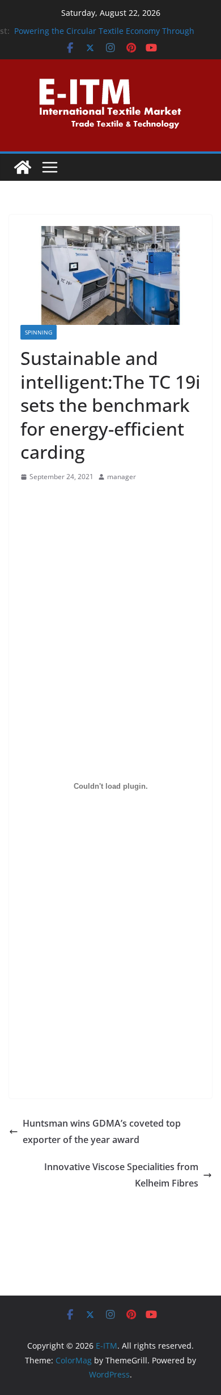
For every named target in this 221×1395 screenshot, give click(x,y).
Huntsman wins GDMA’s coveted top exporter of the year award (102, 1131)
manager (121, 476)
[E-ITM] (22, 167)
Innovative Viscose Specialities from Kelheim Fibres (121, 1175)
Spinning (38, 332)
